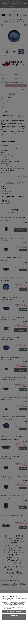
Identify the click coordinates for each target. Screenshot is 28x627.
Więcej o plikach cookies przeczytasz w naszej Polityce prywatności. (12, 607)
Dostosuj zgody (14, 615)
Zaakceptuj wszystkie (14, 619)
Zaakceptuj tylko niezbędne (14, 611)
